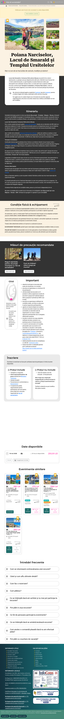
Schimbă (13, 716)
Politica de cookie (12, 660)
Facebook (38, 92)
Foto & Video (38, 656)
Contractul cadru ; (34, 343)
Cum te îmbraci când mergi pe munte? (30, 265)
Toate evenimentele (13, 5)
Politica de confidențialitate (15, 658)
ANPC (37, 662)
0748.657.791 (26, 339)
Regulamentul (14, 384)
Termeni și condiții (13, 656)
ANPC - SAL (38, 664)
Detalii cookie (22, 716)
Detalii (9, 460)
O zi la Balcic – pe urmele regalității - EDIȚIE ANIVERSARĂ (12, 490)
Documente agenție (13, 652)
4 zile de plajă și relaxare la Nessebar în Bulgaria (50, 489)
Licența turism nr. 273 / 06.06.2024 (15, 688)
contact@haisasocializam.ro (30, 333)
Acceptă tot (5, 716)
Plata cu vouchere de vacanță (16, 668)
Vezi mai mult (10, 271)
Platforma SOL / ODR (41, 666)
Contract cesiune (12, 666)
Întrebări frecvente (13, 651)
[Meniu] (48, 2)
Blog (36, 660)
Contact (37, 651)
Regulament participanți (14, 664)
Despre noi (38, 652)
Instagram (48, 92)
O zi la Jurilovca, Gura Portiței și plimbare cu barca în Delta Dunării (31, 490)
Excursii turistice (23, 5)
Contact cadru (11, 654)
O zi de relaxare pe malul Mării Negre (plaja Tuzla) (13, 533)
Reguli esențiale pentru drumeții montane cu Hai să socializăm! (12, 264)
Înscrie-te (16, 550)
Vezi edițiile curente (32, 13)
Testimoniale (38, 658)
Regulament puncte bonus (15, 662)
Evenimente (38, 654)
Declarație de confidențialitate (48, 712)
